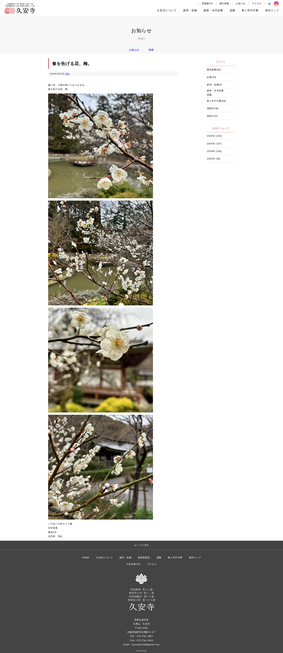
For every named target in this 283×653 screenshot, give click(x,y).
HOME (85, 557)
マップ (272, 10)
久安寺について (104, 557)
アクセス (257, 3)
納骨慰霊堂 (144, 557)
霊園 (232, 10)
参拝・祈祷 (125, 557)
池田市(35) (213, 108)
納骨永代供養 (213, 10)
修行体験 (224, 3)
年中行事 (250, 10)
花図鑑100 (207, 3)
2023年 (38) (213, 158)
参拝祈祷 (190, 10)
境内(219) (212, 116)
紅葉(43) (211, 77)
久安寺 (167, 10)
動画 (151, 49)
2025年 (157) (214, 143)
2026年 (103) (214, 136)
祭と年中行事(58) (216, 101)
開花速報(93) (214, 69)
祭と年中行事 (175, 557)
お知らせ (240, 3)
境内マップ (195, 557)
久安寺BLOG (133, 564)
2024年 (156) (214, 151)
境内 (68, 74)
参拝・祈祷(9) (214, 84)
